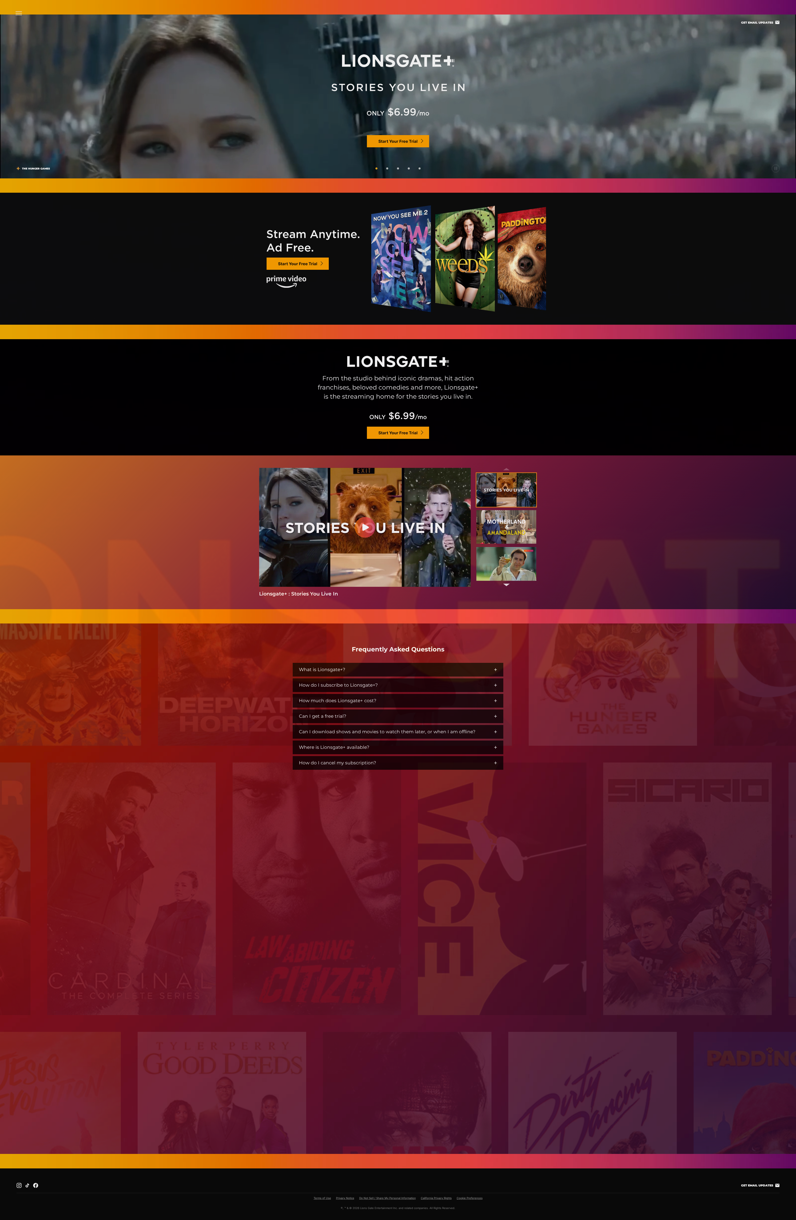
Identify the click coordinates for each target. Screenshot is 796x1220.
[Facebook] (35, 1185)
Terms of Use (322, 1198)
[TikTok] (27, 1185)
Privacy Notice (345, 1198)
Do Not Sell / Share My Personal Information (387, 1198)
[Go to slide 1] (376, 168)
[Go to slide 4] (409, 168)
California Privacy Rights (436, 1198)
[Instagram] (19, 1185)
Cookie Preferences (470, 1198)
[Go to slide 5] (420, 168)
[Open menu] (20, 13)
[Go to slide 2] (387, 168)
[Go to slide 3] (398, 168)
